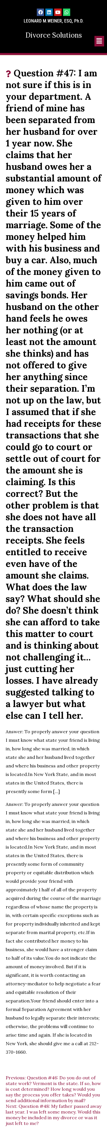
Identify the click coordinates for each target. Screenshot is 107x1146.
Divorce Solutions (53, 35)
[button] (99, 41)
